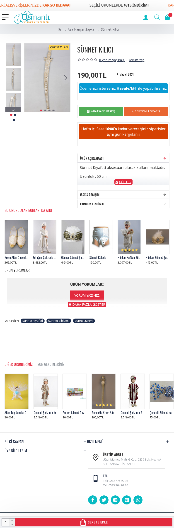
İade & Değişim (89, 200)
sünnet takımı (84, 326)
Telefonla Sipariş (147, 117)
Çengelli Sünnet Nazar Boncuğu (162, 412)
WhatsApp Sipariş (103, 117)
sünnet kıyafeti (32, 326)
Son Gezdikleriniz (51, 364)
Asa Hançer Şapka (81, 29)
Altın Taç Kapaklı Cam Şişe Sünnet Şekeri (17, 412)
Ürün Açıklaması (92, 163)
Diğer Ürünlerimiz (19, 364)
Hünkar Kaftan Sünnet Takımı (129, 263)
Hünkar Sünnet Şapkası (73, 263)
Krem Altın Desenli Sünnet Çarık (16, 263)
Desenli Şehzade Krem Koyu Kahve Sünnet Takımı (46, 412)
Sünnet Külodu (97, 263)
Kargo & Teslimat (92, 209)
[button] (29, 77)
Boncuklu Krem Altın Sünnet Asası (104, 412)
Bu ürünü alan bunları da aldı (28, 216)
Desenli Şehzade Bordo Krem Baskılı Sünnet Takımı (133, 412)
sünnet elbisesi (58, 326)
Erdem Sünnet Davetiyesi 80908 (75, 412)
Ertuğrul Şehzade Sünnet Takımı (45, 263)
